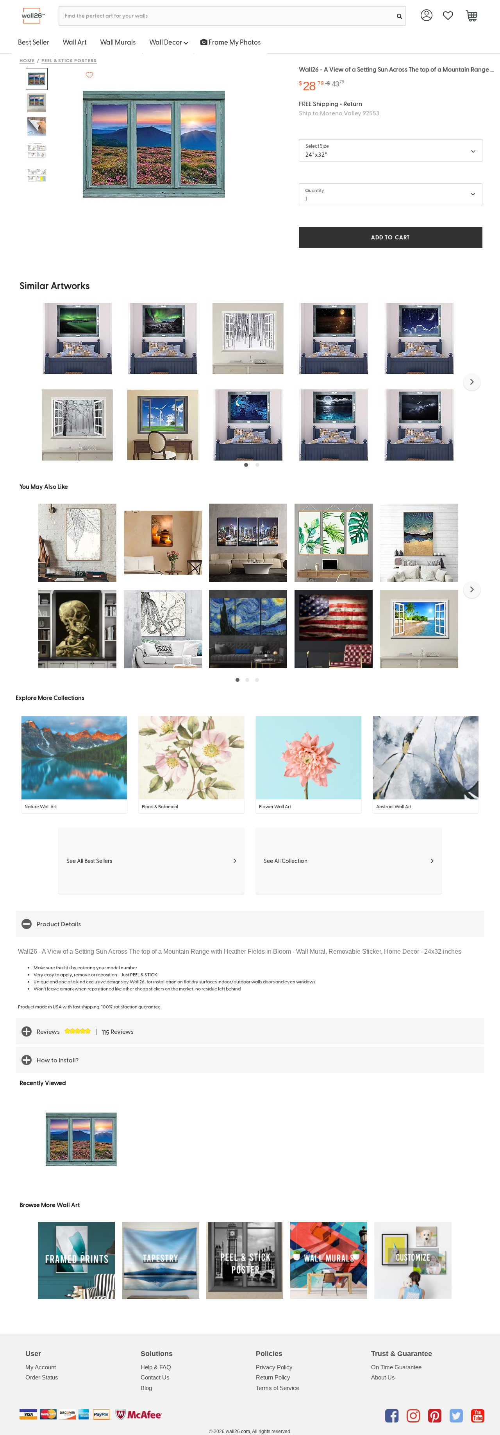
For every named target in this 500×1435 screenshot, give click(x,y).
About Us (383, 1377)
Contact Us (155, 1377)
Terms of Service (277, 1388)
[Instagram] (415, 1415)
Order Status (41, 1377)
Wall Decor (166, 42)
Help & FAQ (156, 1367)
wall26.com (238, 1431)
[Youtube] (477, 1415)
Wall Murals (118, 42)
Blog (146, 1388)
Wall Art (74, 42)
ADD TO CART (390, 237)
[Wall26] (30, 16)
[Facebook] (393, 1415)
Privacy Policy (274, 1367)
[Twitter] (458, 1415)
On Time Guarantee (396, 1367)
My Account (40, 1367)
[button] (471, 382)
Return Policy (273, 1377)
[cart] (471, 16)
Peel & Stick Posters (69, 60)
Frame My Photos (234, 42)
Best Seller (33, 42)
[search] (399, 16)
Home (27, 60)
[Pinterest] (436, 1415)
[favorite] (448, 16)
